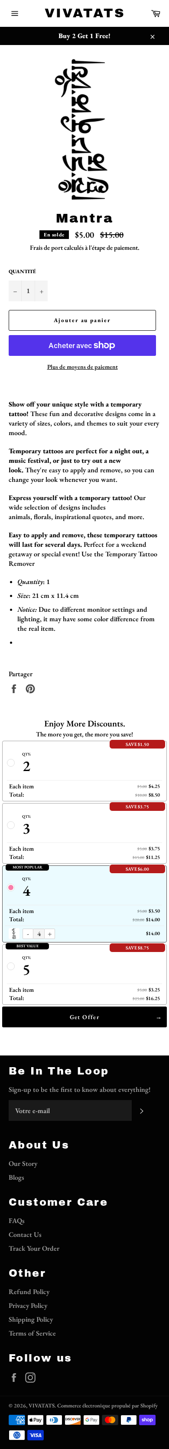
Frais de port (46, 247)
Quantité (22, 271)
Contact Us (25, 1234)
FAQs (17, 1220)
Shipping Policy (31, 1319)
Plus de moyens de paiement (82, 367)
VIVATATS (85, 13)
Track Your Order (34, 1248)
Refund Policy (29, 1291)
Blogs (16, 1177)
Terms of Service (32, 1333)
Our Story (23, 1163)
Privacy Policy (28, 1305)
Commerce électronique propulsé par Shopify (107, 1405)
